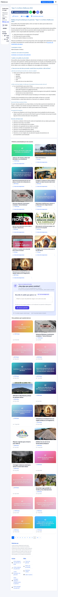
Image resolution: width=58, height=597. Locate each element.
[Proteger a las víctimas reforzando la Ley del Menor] (45, 246)
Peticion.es (4, 2)
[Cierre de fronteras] (45, 154)
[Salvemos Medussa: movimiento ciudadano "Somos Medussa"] (22, 200)
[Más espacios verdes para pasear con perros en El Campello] (45, 223)
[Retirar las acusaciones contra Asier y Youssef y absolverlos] (22, 223)
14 (37, 537)
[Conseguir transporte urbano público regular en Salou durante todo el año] (45, 177)
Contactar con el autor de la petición (21, 55)
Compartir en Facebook (21, 12)
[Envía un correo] (37, 12)
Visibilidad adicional (37, 16)
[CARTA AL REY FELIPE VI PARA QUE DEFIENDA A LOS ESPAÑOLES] (22, 154)
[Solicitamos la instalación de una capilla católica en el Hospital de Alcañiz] (22, 268)
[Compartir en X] (34, 12)
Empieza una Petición (47, 2)
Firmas (25, 16)
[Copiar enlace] (41, 12)
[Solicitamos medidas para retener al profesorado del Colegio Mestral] (45, 200)
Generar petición (23, 307)
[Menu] (55, 2)
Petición (16, 16)
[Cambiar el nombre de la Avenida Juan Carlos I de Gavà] (22, 246)
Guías (13, 558)
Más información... (9, 22)
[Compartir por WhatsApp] (30, 12)
